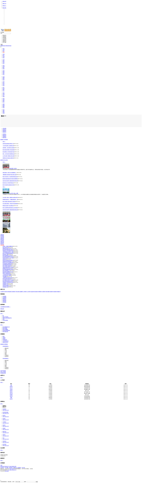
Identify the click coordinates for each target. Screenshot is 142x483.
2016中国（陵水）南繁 (13, 193)
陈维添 (11, 386)
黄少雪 (11, 393)
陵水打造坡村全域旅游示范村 (8, 184)
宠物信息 (6, 13)
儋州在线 (2, 466)
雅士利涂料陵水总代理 (7, 255)
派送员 (4, 425)
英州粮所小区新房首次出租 (8, 282)
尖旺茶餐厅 (5, 276)
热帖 (3, 110)
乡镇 (3, 49)
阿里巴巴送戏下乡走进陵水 (8, 205)
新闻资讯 (6, 9)
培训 (3, 62)
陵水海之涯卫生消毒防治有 (8, 262)
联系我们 (19, 467)
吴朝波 (11, 389)
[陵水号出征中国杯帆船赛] (6, 227)
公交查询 (28, 291)
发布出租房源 (3, 370)
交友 (3, 65)
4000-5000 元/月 (6, 410)
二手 (3, 76)
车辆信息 (6, 10)
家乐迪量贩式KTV (6, 326)
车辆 (3, 54)
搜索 (1, 44)
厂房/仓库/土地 (5, 340)
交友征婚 (6, 12)
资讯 (3, 48)
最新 (3, 100)
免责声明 (11, 467)
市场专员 (4, 441)
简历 (3, 84)
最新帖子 (2, 139)
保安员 (4, 415)
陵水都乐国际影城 (6, 330)
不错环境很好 (5, 320)
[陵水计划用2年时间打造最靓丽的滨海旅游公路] (6, 232)
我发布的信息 (8, 45)
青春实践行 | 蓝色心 (13, 168)
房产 (3, 87)
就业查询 (32, 291)
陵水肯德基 (5, 328)
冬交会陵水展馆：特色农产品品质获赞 (10, 203)
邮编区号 (59, 291)
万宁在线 (10, 466)
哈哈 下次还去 (5, 316)
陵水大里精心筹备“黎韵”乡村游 (9, 201)
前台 (3, 437)
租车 (3, 55)
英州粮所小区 (5, 283)
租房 (3, 88)
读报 (3, 104)
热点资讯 (6, 160)
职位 (3, 83)
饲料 (3, 73)
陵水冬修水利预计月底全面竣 (8, 149)
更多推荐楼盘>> (6, 358)
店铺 (3, 94)
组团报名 (6, 17)
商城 (3, 105)
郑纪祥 (11, 396)
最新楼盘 (2, 344)
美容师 (4, 428)
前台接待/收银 (5, 412)
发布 (3, 57)
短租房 (4, 338)
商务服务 (6, 11)
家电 (3, 78)
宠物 (3, 70)
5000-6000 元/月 (6, 432)
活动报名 (2, 240)
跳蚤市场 (6, 14)
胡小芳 (11, 387)
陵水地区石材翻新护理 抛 (8, 271)
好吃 (3, 319)
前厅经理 (4, 444)
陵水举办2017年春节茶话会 (8, 182)
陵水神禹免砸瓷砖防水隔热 (8, 269)
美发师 (4, 418)
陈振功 (11, 392)
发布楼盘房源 (3, 373)
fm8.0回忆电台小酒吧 (7, 275)
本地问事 (6, 24)
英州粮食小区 (5, 286)
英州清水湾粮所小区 (7, 285)
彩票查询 (13, 291)
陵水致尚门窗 (5, 254)
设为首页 (2, 467)
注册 (3, 113)
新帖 (3, 111)
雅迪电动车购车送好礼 (7, 248)
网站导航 (4, 7)
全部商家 (4, 296)
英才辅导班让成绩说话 (7, 263)
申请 (1, 465)
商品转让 (2, 243)
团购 (3, 106)
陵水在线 (12, 468)
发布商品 (4, 302)
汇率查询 (25, 291)
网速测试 (10, 291)
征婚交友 (4, 129)
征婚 (3, 66)
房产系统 (4, 42)
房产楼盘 (6, 18)
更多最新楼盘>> (6, 346)
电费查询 (40, 291)
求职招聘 (4, 128)
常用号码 (6, 291)
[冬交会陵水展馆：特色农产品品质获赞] (6, 221)
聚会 (3, 67)
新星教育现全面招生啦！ (7, 261)
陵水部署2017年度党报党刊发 (8, 151)
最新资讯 (2, 160)
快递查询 (55, 291)
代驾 (3, 56)
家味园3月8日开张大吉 (7, 268)
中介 (3, 90)
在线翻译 (21, 291)
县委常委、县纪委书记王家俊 (8, 147)
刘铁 (11, 385)
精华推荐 (6, 139)
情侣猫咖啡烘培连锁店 (7, 264)
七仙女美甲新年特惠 (7, 274)
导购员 (4, 434)
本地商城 (4, 297)
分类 (3, 59)
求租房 (4, 337)
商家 (3, 92)
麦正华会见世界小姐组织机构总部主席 (10, 180)
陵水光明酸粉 (5, 329)
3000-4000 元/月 (6, 435)
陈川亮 (11, 398)
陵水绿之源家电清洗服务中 (8, 260)
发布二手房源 (3, 371)
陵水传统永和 (5, 331)
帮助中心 (4, 5)
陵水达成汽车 (5, 247)
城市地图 (47, 291)
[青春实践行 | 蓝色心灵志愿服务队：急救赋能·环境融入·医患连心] (6, 216)
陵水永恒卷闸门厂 (6, 270)
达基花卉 (4, 259)
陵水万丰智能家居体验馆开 (8, 253)
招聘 (3, 81)
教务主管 (4, 431)
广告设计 (4, 421)
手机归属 (17, 291)
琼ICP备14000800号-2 (12, 469)
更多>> (4, 141)
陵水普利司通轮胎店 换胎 (8, 249)
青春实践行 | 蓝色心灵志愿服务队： (10, 172)
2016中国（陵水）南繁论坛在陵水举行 (10, 197)
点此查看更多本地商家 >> (5, 306)
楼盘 (3, 89)
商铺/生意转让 (5, 342)
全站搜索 (2, 32)
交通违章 (43, 291)
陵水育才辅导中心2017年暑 (8, 257)
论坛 (3, 109)
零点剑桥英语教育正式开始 (8, 256)
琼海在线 (6, 466)
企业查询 (2, 291)
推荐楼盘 (6, 344)
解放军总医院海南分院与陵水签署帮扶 (10, 178)
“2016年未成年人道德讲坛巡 (8, 145)
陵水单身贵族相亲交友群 (7, 281)
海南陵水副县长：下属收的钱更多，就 (10, 199)
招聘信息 (15, 467)
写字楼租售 (5, 339)
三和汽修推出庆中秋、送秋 (8, 252)
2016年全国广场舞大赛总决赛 (8, 155)
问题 (3, 99)
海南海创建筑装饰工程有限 (8, 267)
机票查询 (51, 291)
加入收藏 (6, 467)
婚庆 (3, 60)
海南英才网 (14, 466)
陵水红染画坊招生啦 (7, 278)
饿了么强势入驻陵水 (7, 266)
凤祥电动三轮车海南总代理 (8, 250)
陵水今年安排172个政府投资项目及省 (10, 176)
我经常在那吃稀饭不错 (7, 317)
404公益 (23, 467)
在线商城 (6, 20)
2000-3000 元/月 (6, 413)
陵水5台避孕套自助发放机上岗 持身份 (10, 207)
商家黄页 (6, 19)
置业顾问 (4, 409)
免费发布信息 (3, 45)
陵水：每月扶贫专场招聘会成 (8, 153)
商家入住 (4, 3)
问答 (3, 98)
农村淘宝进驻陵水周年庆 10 (8, 143)
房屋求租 (2, 242)
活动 (3, 107)
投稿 (3, 52)
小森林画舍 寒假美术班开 (8, 277)
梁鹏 (11, 397)
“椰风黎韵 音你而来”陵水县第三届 (9, 174)
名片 (3, 95)
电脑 (3, 77)
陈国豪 (11, 394)
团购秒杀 (6, 21)
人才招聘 (6, 16)
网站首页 (4, 1)
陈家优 (11, 390)
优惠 (3, 96)
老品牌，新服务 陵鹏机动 (8, 246)
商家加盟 (2, 308)
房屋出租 (2, 241)
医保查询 (36, 291)
